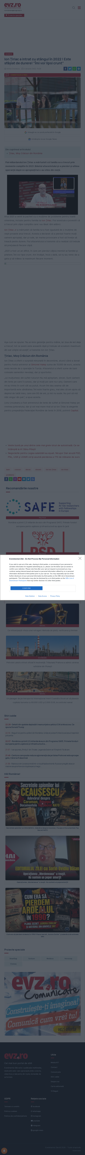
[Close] (81, 559)
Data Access (42, 596)
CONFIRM (26, 588)
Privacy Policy (55, 596)
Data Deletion (30, 596)
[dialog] (42, 577)
